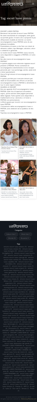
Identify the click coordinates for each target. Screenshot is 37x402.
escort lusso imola (12, 356)
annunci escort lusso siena (22, 311)
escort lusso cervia (25, 341)
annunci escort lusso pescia (23, 289)
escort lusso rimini (11, 380)
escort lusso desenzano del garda (18, 343)
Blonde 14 (11, 238)
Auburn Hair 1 (11, 234)
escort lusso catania (19, 339)
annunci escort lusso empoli (15, 268)
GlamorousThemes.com (28, 399)
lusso (8, 388)
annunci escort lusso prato (17, 298)
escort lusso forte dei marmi (15, 352)
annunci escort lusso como (22, 266)
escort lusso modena (25, 360)
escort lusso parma (20, 365)
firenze (18, 386)
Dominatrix (14, 328)
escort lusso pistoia (18, 371)
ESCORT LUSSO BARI (19, 332)
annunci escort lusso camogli (15, 257)
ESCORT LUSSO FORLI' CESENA (18, 350)
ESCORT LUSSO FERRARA (13, 345)
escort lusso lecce (20, 358)
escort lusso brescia (15, 337)
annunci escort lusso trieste (22, 317)
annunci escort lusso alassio (15, 247)
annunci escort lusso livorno (22, 274)
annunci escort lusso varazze (15, 320)
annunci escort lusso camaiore (20, 255)
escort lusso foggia (23, 348)
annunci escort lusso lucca (15, 277)
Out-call (16, 388)
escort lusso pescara (25, 367)
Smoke (25, 388)
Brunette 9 (25, 238)
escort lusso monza (13, 363)
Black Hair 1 (25, 234)
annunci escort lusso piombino (15, 292)
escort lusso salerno (15, 382)
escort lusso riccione (23, 378)
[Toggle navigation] (33, 3)
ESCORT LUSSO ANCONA (13, 330)
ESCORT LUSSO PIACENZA (13, 369)
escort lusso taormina (19, 384)
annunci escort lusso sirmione (15, 313)
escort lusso (25, 328)
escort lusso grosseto (25, 354)
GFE (26, 386)
